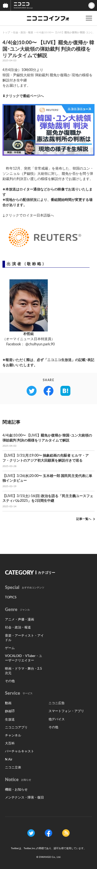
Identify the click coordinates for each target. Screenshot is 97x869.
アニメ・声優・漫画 (19, 619)
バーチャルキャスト (19, 751)
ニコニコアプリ (16, 727)
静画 (8, 711)
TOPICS (10, 597)
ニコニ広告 (56, 703)
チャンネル (13, 735)
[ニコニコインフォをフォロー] (31, 833)
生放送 (10, 719)
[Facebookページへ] (48, 833)
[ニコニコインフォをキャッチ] (66, 833)
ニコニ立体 (13, 767)
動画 (8, 703)
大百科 (10, 743)
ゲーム (10, 648)
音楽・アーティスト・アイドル (24, 638)
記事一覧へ (83, 518)
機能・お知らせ (16, 789)
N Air (8, 759)
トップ (6, 32)
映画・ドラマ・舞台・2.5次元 (23, 671)
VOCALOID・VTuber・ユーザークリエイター (23, 658)
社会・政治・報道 (23, 32)
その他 (10, 681)
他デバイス (56, 719)
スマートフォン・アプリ (66, 711)
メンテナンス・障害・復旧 (24, 797)
